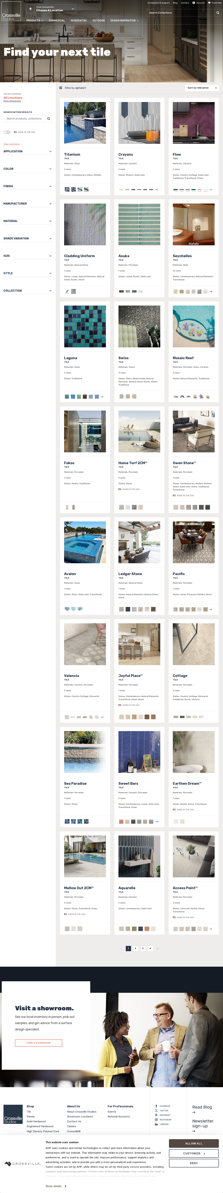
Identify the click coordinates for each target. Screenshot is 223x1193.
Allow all (193, 1143)
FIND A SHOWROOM (39, 1043)
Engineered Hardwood (37, 50)
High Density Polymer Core (39, 64)
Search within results (17, 112)
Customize (192, 1153)
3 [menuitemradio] (143, 948)
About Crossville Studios (82, 1111)
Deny (194, 1163)
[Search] (218, 12)
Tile (28, 29)
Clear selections (11, 144)
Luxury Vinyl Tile (34, 71)
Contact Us (74, 1121)
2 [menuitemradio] (135, 948)
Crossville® (74, 1131)
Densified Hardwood (36, 57)
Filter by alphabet (75, 87)
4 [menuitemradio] (150, 948)
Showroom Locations (80, 1116)
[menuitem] (121, 948)
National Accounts (119, 1116)
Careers (71, 1126)
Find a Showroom (12, 101)
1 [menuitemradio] (128, 948)
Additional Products (36, 85)
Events (112, 1111)
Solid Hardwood (34, 43)
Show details (53, 1186)
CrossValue (32, 78)
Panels (29, 36)
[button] (51, 9)
